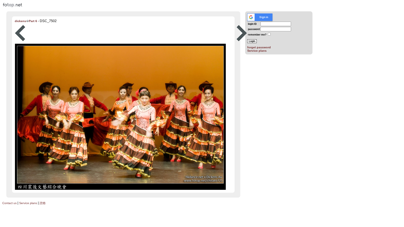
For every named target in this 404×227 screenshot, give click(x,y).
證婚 (42, 203)
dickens (20, 21)
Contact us (9, 203)
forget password (259, 47)
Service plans (257, 50)
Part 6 (33, 21)
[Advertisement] (130, 33)
